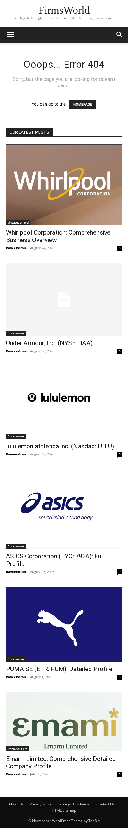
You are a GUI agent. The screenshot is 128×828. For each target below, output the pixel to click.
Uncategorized (18, 222)
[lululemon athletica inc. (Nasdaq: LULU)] (64, 402)
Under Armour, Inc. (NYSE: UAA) (49, 343)
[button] (10, 35)
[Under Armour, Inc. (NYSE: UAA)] (64, 299)
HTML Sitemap (64, 810)
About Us (16, 804)
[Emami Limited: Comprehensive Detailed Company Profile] (64, 722)
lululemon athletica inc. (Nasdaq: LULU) (60, 446)
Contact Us (105, 804)
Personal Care (18, 749)
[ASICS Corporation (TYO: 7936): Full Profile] (64, 509)
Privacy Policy (40, 804)
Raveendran (16, 248)
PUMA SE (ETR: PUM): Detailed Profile (59, 669)
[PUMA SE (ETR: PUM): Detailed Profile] (64, 624)
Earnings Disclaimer (74, 804)
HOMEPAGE (82, 104)
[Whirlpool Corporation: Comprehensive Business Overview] (64, 184)
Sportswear (16, 333)
